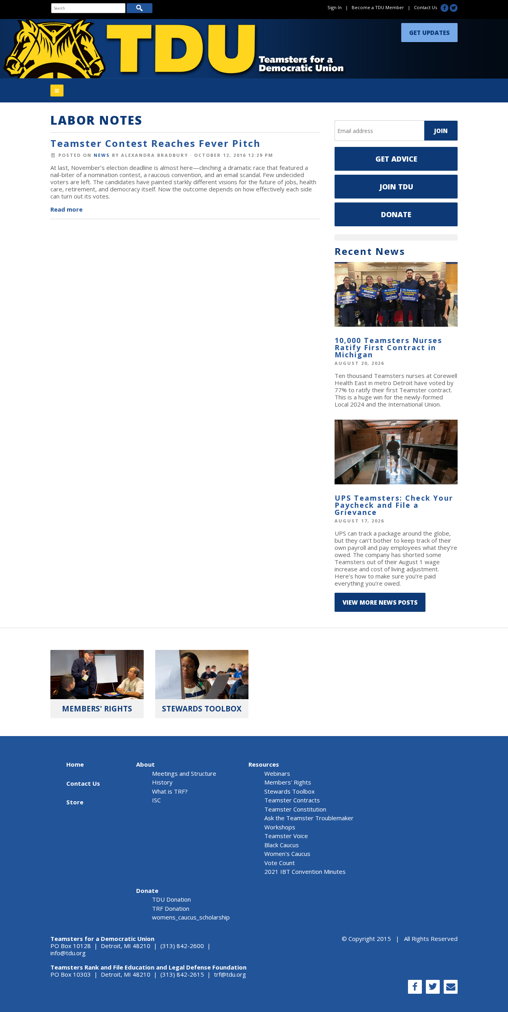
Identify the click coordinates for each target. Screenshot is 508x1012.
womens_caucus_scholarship (191, 917)
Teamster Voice (286, 836)
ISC (156, 800)
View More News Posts (380, 602)
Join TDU (396, 186)
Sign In (334, 7)
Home (75, 764)
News (102, 155)
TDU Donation (171, 899)
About (145, 764)
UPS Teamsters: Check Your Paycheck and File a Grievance (394, 505)
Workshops (279, 827)
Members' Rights (287, 782)
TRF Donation (170, 908)
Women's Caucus (287, 854)
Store (74, 802)
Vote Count (279, 863)
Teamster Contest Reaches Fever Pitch (155, 143)
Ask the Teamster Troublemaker (309, 818)
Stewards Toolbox (289, 791)
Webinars (277, 773)
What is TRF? (170, 791)
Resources (263, 764)
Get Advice (396, 159)
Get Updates (429, 31)
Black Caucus (281, 845)
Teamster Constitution (295, 809)
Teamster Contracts (292, 800)
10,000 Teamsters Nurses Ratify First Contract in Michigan (388, 347)
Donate (396, 214)
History (162, 782)
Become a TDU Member (378, 7)
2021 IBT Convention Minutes (305, 871)
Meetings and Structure (184, 773)
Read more (66, 209)
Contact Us (425, 7)
